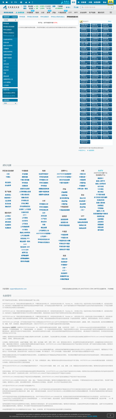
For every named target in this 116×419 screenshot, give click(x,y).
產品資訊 (8, 182)
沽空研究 (25, 221)
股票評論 (64, 195)
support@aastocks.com (18, 289)
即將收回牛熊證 (64, 243)
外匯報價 (82, 177)
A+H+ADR (25, 250)
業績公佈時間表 (25, 232)
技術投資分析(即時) (9, 96)
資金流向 (6, 70)
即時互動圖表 (43, 183)
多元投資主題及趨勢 (100, 197)
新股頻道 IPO (25, 238)
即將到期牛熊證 (64, 246)
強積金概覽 (82, 219)
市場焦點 (101, 208)
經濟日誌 (25, 252)
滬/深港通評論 (64, 198)
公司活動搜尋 (25, 235)
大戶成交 (6, 67)
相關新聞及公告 (8, 79)
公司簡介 (8, 216)
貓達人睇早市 (100, 181)
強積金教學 (82, 228)
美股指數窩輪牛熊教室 (100, 213)
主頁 (8, 174)
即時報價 (6, 23)
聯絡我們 (8, 206)
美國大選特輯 (100, 203)
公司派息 (25, 224)
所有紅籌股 (25, 203)
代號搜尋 (14, 17)
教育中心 (83, 150)
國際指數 (25, 177)
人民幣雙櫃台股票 (25, 191)
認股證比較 (64, 222)
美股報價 (64, 262)
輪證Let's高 (100, 211)
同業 (4, 73)
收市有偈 (101, 186)
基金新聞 (83, 204)
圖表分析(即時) (7, 45)
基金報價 (82, 201)
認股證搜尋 (64, 219)
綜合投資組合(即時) (9, 93)
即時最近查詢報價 (8, 26)
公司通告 (25, 218)
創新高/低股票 (25, 189)
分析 (63, 268)
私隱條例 (8, 228)
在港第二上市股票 (25, 209)
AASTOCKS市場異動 (43, 233)
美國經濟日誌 (64, 276)
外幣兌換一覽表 (82, 189)
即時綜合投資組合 (8, 33)
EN (15, 2)
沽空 (4, 61)
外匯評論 (64, 204)
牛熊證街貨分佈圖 (64, 240)
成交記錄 (6, 64)
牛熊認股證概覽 (64, 210)
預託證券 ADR (25, 247)
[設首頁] (3, 2)
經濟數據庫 (25, 255)
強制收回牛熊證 (64, 249)
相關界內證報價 (44, 194)
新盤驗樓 (101, 224)
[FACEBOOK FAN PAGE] (21, 2)
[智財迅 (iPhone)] (26, 2)
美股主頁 (64, 259)
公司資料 (6, 85)
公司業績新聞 (25, 227)
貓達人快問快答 (100, 184)
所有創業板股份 (25, 206)
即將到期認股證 (64, 225)
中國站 (8, 177)
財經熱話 (101, 205)
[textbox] (97, 7)
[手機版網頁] (33, 2)
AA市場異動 (7, 82)
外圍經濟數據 (64, 279)
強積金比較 (82, 225)
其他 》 (110, 21)
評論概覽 (64, 192)
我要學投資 (100, 216)
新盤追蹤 (101, 227)
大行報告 (25, 229)
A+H (24, 244)
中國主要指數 (25, 180)
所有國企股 (25, 200)
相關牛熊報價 (7, 58)
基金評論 (64, 201)
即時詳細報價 (43, 177)
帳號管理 (7, 198)
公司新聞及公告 (44, 230)
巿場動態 (82, 186)
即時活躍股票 (7, 29)
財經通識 (101, 219)
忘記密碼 (8, 201)
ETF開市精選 (100, 194)
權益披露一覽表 (25, 241)
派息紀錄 (6, 42)
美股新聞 (64, 273)
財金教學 (8, 185)
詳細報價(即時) (7, 39)
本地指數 (25, 174)
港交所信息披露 (64, 180)
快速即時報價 (43, 174)
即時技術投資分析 (8, 36)
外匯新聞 (83, 180)
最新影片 (101, 178)
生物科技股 (25, 212)
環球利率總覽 (25, 261)
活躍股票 (25, 186)
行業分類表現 (25, 194)
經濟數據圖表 (25, 258)
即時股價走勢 (43, 210)
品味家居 (101, 222)
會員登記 (8, 195)
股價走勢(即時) (7, 51)
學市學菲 (101, 192)
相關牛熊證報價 (44, 191)
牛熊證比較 (64, 238)
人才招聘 (8, 219)
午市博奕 (101, 189)
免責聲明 (91, 150)
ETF (24, 215)
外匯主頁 (83, 174)
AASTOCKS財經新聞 (64, 174)
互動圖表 (6, 48)
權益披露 (6, 76)
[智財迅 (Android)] (29, 2)
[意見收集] (6, 2)
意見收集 (8, 204)
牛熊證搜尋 (64, 235)
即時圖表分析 (43, 180)
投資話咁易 (100, 200)
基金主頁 (83, 198)
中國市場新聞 (63, 183)
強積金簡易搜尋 (82, 222)
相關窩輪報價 (7, 55)
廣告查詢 (8, 222)
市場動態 (64, 265)
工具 (82, 210)
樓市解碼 (101, 230)
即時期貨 (25, 183)
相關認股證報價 (44, 189)
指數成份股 (25, 197)
